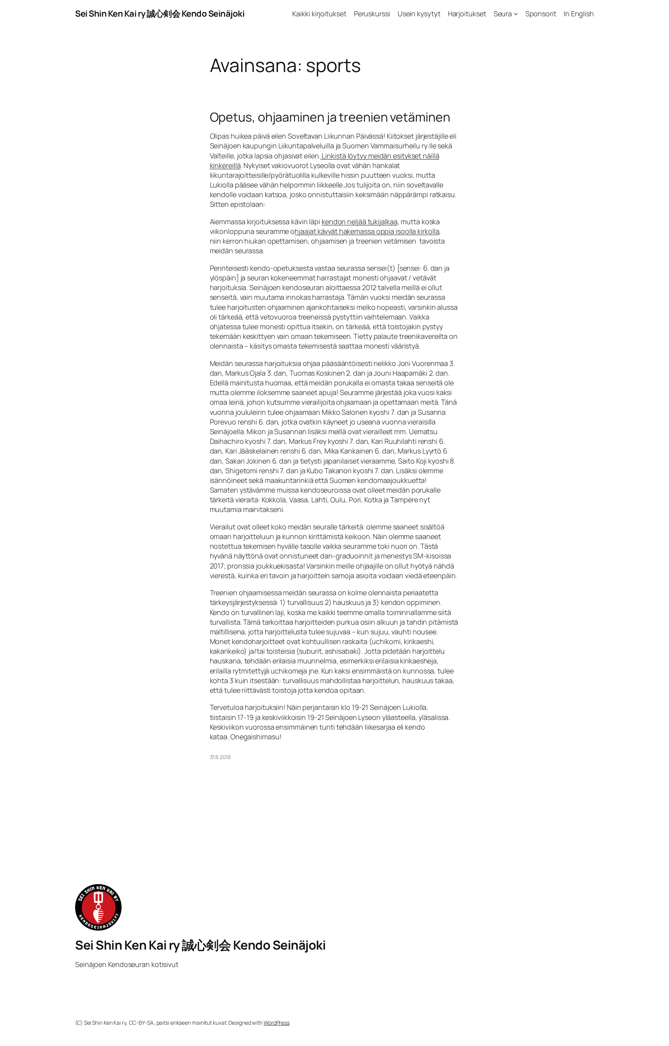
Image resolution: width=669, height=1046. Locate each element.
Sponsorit (540, 13)
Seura (503, 13)
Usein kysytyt (419, 13)
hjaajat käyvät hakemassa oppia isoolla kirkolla (367, 231)
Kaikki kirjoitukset (319, 13)
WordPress (277, 1022)
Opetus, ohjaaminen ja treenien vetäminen (330, 117)
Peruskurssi (372, 13)
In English (579, 13)
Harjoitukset (467, 13)
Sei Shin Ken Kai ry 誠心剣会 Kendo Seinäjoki (159, 13)
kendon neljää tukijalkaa (360, 221)
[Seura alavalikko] (516, 14)
